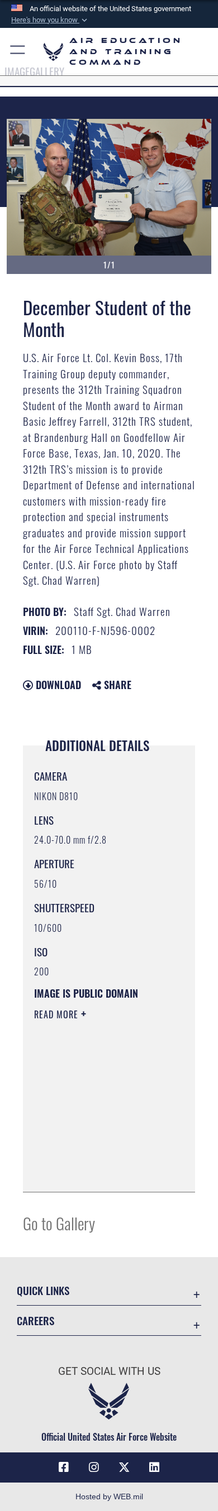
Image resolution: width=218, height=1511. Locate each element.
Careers (35, 1320)
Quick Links (43, 1290)
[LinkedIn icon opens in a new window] (154, 1467)
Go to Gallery (59, 1223)
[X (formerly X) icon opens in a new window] (124, 1467)
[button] (50, 20)
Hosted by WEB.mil (109, 1496)
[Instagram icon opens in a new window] (94, 1467)
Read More (57, 1014)
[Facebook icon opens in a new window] (63, 1467)
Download (57, 684)
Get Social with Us (109, 1371)
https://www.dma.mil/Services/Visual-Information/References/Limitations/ (102, 1171)
